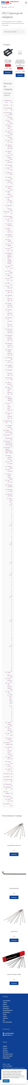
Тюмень (5, 1002)
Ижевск (5, 1004)
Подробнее (22, 1077)
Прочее (9, 177)
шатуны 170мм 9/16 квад (9, 406)
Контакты (5, 1052)
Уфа (4, 1020)
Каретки (8, 773)
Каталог (5, 1048)
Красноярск (6, 1008)
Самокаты (8, 796)
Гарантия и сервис (8, 1056)
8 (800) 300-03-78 (14, 1)
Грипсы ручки (11, 514)
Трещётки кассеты (9, 728)
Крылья (9, 165)
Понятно (6, 1081)
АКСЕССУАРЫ (10, 500)
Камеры (9, 466)
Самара (5, 1016)
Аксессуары (9, 112)
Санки (9, 761)
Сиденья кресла (9, 192)
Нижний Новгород (8, 1010)
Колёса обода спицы (9, 475)
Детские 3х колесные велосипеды (9, 442)
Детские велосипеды (9, 330)
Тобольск (5, 1018)
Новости (5, 1050)
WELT (8, 283)
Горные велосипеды (9, 305)
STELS (9, 271)
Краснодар (6, 1006)
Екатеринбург (6, 1000)
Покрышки (8, 784)
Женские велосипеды (9, 345)
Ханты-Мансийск (7, 1022)
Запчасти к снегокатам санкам (9, 750)
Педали (7, 776)
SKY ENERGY (11, 712)
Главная (5, 7)
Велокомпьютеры (9, 126)
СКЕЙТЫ (8, 804)
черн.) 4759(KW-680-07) (9, 398)
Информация (6, 1058)
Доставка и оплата (8, 1054)
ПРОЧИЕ (9, 358)
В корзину (8, 72)
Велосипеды (9, 216)
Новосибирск (6, 1012)
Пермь (4, 1014)
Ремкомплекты (9, 181)
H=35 (7, 105)
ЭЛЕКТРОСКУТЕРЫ (10, 699)
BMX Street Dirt (9, 230)
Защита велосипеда (9, 146)
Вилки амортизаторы (9, 457)
